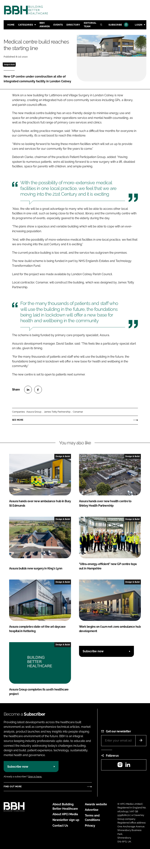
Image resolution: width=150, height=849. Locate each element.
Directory (73, 24)
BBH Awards (45, 24)
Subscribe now (93, 651)
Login (138, 24)
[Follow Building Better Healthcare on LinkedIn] (128, 766)
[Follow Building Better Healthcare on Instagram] (120, 766)
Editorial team (90, 24)
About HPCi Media (65, 814)
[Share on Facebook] (38, 389)
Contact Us (60, 825)
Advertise (91, 810)
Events (58, 24)
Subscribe (115, 24)
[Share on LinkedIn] (28, 389)
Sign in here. (35, 776)
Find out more (13, 786)
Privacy (90, 825)
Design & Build (9, 64)
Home (10, 24)
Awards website (96, 804)
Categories (25, 24)
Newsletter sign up (65, 820)
